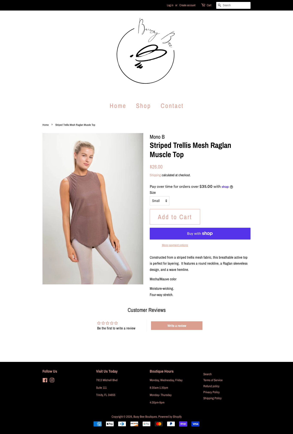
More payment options (175, 245)
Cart (209, 5)
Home (118, 105)
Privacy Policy (211, 392)
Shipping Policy (212, 398)
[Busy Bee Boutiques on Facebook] (44, 381)
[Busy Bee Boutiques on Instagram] (52, 381)
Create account (187, 5)
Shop (143, 105)
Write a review (177, 325)
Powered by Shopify (170, 416)
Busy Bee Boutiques (145, 416)
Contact (172, 105)
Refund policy (211, 386)
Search (207, 374)
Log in (170, 5)
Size (153, 192)
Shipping (155, 175)
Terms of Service (213, 380)
